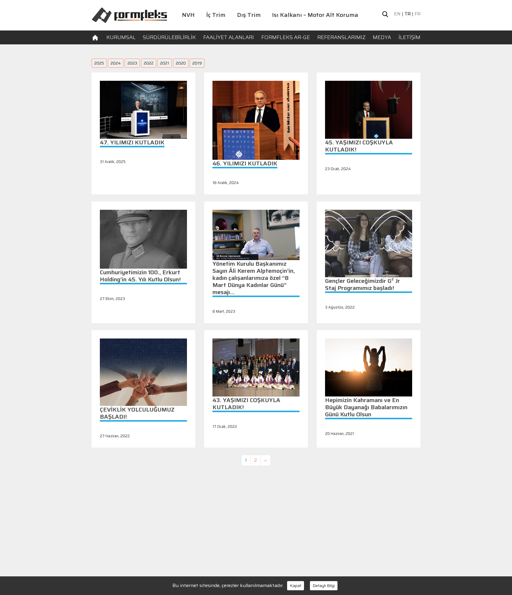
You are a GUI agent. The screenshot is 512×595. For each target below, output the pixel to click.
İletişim (409, 37)
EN (397, 13)
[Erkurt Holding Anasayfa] (129, 14)
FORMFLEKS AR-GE (285, 37)
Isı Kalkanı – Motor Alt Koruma (315, 14)
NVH (188, 14)
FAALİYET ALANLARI (228, 37)
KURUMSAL (121, 37)
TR (407, 13)
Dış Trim (249, 14)
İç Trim (215, 14)
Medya (382, 37)
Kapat (295, 585)
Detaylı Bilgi (324, 585)
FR (417, 13)
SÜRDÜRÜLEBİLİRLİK (169, 37)
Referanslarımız (341, 37)
